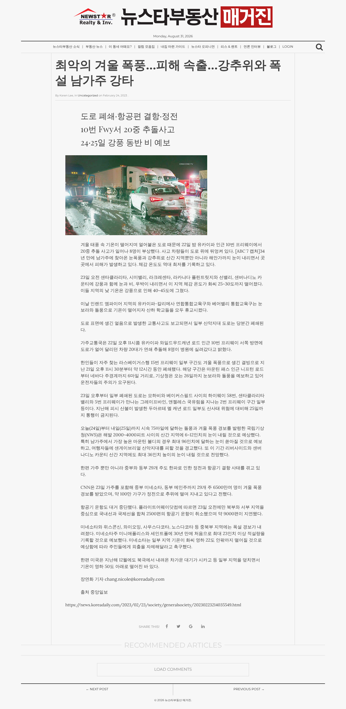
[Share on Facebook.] (166, 627)
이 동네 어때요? (120, 47)
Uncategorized (88, 95)
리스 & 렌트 (229, 47)
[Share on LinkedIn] (203, 627)
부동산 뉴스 (94, 47)
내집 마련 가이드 (173, 47)
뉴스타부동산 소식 (66, 47)
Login (287, 47)
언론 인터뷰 (252, 47)
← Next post (97, 689)
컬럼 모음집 (146, 47)
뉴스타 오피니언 (203, 47)
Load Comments (173, 669)
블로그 (271, 47)
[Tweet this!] (178, 627)
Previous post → (249, 689)
